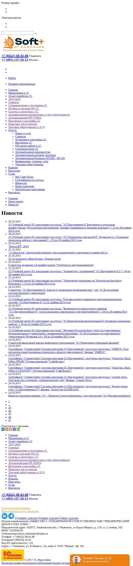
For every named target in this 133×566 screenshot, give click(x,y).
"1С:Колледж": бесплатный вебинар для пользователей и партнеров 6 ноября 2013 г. (58, 252)
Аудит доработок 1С (20, 96)
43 (9, 407)
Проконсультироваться (21, 83)
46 (9, 417)
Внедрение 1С (23, 142)
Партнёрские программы (30, 189)
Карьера (13, 167)
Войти (12, 78)
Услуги (12, 130)
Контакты (14, 192)
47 (9, 420)
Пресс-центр (15, 201)
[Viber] (14, 429)
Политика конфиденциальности (20, 563)
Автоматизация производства (32, 152)
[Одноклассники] (6, 429)
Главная (13, 89)
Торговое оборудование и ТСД (26, 127)
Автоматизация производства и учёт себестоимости (39, 114)
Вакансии (21, 183)
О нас (11, 173)
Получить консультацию (15, 508)
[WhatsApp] (18, 429)
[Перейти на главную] (23, 51)
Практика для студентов (22, 124)
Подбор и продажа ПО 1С (23, 108)
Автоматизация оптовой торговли (35, 155)
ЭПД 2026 (14, 99)
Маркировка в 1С (18, 92)
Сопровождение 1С (26, 148)
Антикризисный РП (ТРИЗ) (24, 117)
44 (9, 410)
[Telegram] (10, 429)
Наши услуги (23, 133)
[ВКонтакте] (3, 429)
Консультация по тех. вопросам (19, 511)
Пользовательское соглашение (57, 563)
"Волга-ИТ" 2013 (18, 246)
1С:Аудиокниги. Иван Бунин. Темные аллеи (34, 258)
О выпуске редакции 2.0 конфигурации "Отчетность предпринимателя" (51, 265)
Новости (13, 204)
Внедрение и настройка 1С (24, 120)
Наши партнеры (24, 186)
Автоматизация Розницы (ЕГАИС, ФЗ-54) (40, 158)
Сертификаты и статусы (29, 180)
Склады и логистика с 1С (23, 111)
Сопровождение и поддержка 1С (27, 105)
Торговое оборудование (29, 164)
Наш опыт (14, 170)
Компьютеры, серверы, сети (31, 161)
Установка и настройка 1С (30, 139)
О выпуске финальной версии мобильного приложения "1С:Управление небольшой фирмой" (63, 342)
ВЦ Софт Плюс (24, 176)
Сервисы (13, 102)
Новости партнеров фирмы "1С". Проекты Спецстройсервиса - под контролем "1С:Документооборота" (69, 395)
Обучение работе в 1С (28, 145)
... (9, 404)
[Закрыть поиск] (35, 33)
